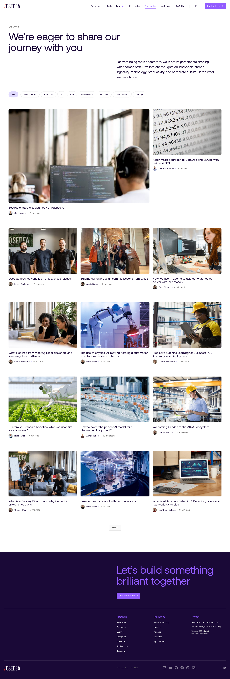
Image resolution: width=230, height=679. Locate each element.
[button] (115, 6)
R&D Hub (180, 6)
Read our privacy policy (205, 622)
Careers (121, 651)
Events (120, 632)
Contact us (122, 646)
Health (157, 627)
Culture (165, 6)
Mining (157, 632)
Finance (158, 636)
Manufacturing (161, 622)
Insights (150, 6)
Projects (134, 6)
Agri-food (159, 641)
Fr (196, 6)
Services (96, 6)
